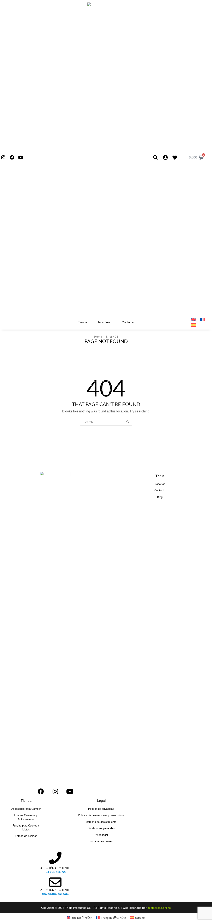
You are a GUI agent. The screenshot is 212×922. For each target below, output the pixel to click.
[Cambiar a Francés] (202, 319)
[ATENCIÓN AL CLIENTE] (55, 858)
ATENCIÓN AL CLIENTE (55, 868)
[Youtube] (21, 157)
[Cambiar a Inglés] (193, 319)
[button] (155, 157)
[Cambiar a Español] (193, 325)
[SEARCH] (128, 422)
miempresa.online (159, 907)
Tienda (82, 322)
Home (98, 336)
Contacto (128, 322)
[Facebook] (12, 157)
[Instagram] (3, 157)
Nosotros (104, 322)
